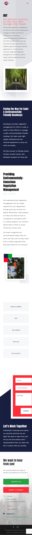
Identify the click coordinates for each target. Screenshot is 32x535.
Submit (26, 411)
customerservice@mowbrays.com (17, 517)
